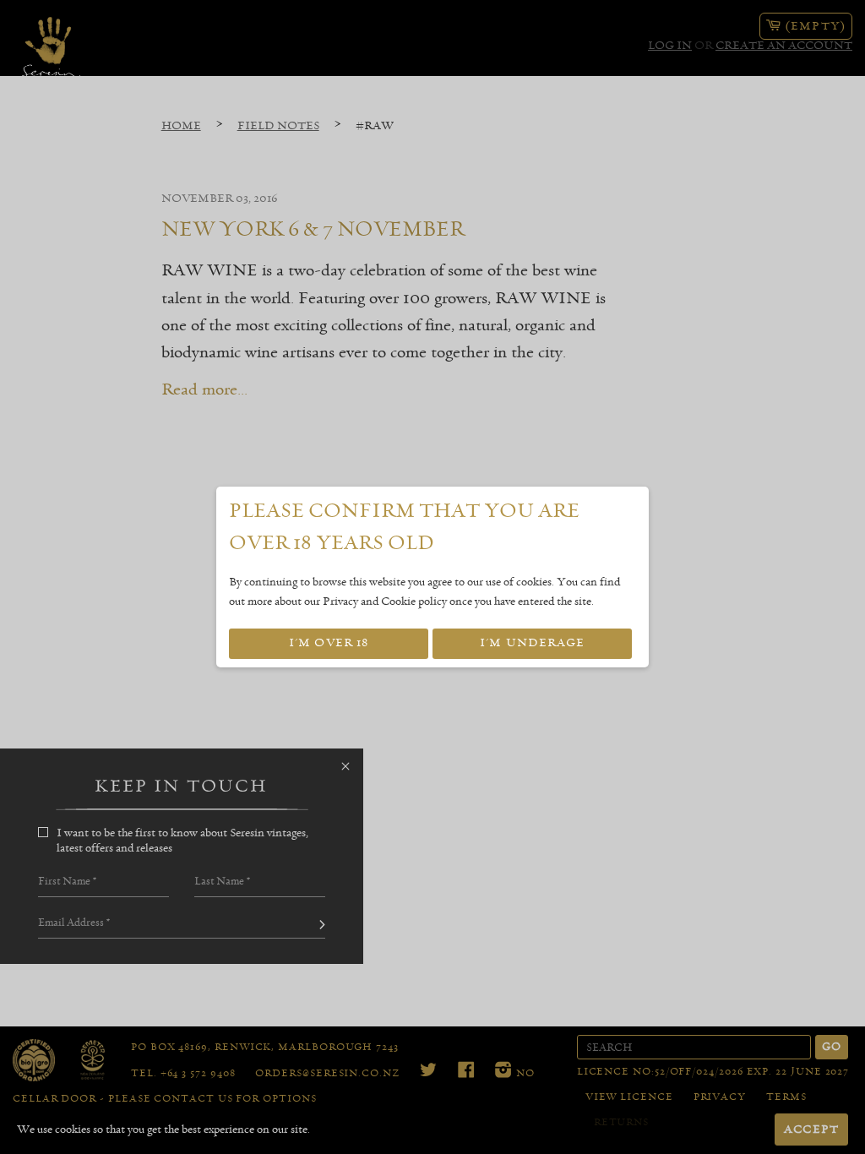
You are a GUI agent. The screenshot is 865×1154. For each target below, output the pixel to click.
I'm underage (532, 642)
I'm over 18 (328, 642)
